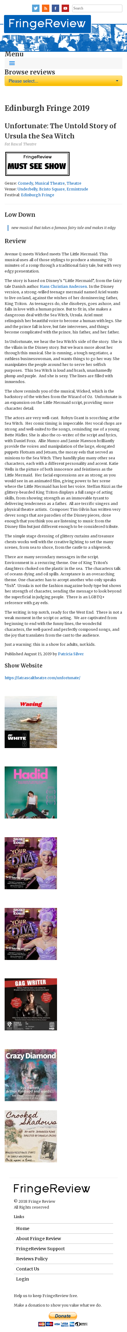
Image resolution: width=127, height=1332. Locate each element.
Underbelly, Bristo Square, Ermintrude (53, 189)
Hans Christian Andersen (63, 286)
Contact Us (27, 1269)
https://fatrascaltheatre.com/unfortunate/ (42, 677)
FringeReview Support (40, 1248)
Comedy (25, 183)
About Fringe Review (38, 1238)
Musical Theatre (50, 183)
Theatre (74, 183)
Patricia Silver (71, 654)
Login (22, 1279)
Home (22, 1228)
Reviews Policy (32, 1259)
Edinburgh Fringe (37, 195)
